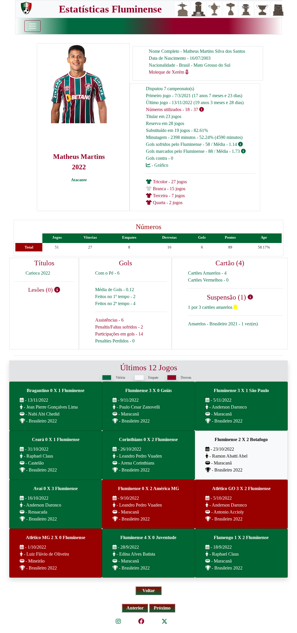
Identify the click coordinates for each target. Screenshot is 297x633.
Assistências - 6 (109, 320)
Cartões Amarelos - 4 (207, 273)
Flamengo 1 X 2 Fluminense (241, 537)
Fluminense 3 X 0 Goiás (148, 390)
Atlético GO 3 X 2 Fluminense (241, 488)
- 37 (194, 109)
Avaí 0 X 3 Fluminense (55, 488)
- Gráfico (159, 165)
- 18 (186, 109)
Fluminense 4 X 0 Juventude (148, 537)
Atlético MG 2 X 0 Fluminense (55, 537)
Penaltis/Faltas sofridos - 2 (119, 326)
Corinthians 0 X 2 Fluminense (148, 439)
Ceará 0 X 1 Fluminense (55, 439)
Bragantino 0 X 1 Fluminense (55, 390)
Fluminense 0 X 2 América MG (148, 488)
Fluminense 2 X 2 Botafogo (241, 439)
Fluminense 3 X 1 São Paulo (241, 390)
